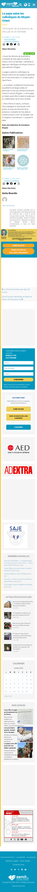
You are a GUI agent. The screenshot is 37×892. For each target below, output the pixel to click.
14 (14, 684)
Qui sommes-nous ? (8, 857)
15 (18, 684)
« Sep (6, 696)
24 (27, 688)
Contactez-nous (18, 865)
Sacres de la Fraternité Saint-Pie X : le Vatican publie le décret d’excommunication (23, 603)
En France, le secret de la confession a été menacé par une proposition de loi (22, 635)
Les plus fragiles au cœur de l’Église (15, 574)
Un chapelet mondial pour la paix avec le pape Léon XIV (22, 614)
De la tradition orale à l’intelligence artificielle (18, 584)
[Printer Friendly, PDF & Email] (29, 53)
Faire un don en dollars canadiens (18, 251)
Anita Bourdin (9, 39)
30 (22, 691)
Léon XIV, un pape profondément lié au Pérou (10, 712)
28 (14, 691)
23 (22, 688)
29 (18, 691)
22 (18, 688)
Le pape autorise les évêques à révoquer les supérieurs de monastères (22, 647)
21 (14, 688)
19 (6, 688)
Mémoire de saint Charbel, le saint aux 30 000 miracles (22, 624)
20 (10, 688)
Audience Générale (11, 41)
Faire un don (18, 245)
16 (22, 684)
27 (10, 691)
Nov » (10, 696)
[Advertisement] (18, 273)
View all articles (8, 205)
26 (6, 691)
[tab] (11, 813)
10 (27, 680)
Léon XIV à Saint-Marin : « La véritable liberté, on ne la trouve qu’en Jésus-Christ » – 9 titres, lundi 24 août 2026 (18, 563)
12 (6, 684)
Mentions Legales (12, 861)
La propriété (20, 857)
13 (10, 684)
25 (31, 688)
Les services (31, 857)
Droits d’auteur (25, 861)
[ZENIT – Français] (10, 4)
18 (31, 684)
